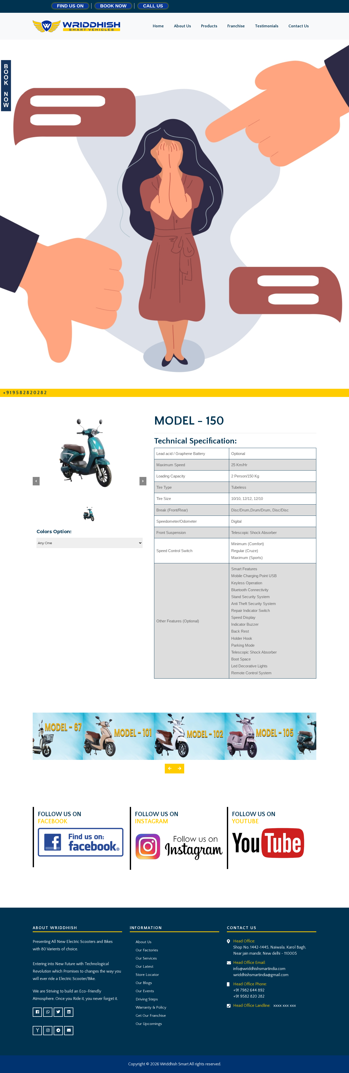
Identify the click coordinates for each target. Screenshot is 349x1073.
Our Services (145, 958)
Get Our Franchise (150, 1015)
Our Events (144, 991)
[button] (36, 481)
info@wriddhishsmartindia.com (259, 968)
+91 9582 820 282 (248, 996)
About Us (143, 942)
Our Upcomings (148, 1024)
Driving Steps (146, 999)
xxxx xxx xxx (284, 1005)
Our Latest (143, 966)
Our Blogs (143, 983)
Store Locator (146, 975)
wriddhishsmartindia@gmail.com (260, 975)
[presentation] (170, 768)
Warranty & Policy (150, 1007)
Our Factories (146, 950)
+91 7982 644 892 (248, 990)
